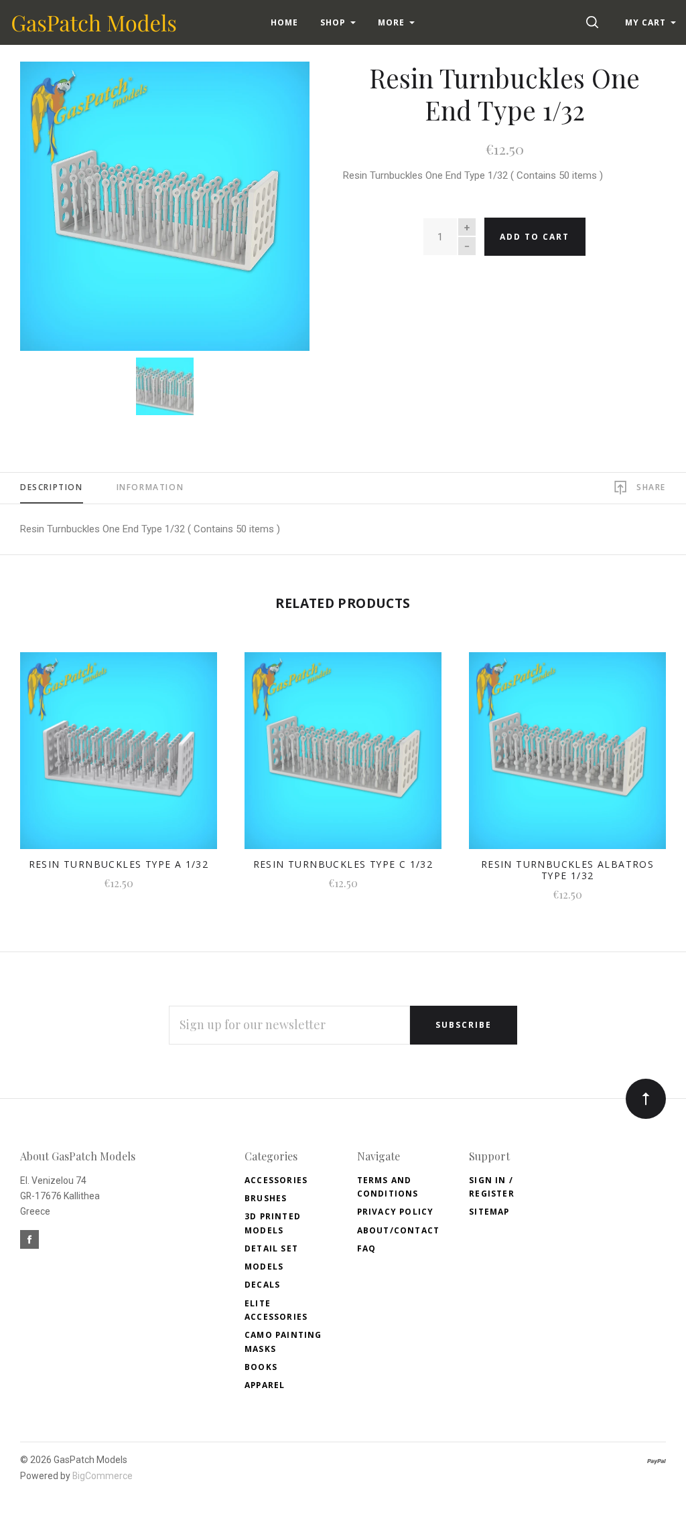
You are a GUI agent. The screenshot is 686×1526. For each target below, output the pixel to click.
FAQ (366, 1248)
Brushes (266, 1198)
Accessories (276, 1180)
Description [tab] (51, 487)
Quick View (118, 758)
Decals (262, 1284)
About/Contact (398, 1230)
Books (261, 1367)
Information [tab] (150, 487)
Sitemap (489, 1211)
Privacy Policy (395, 1211)
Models (264, 1266)
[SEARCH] (594, 22)
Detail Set (271, 1248)
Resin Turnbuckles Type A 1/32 (119, 864)
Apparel (265, 1385)
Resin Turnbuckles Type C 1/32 (343, 864)
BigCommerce (102, 1475)
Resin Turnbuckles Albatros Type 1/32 (567, 870)
